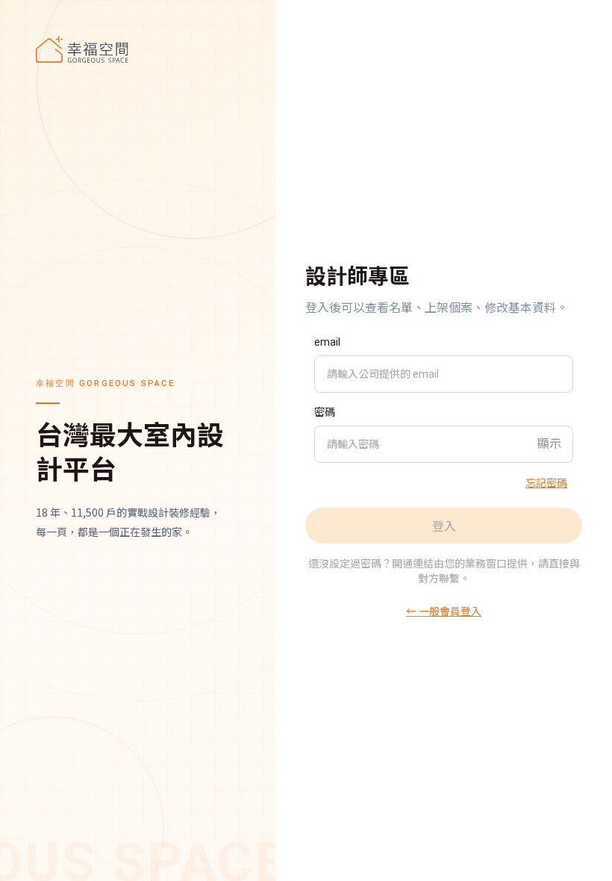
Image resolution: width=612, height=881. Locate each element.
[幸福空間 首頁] (138, 49)
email (327, 342)
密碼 (324, 412)
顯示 (549, 444)
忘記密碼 (546, 482)
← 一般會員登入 (443, 610)
